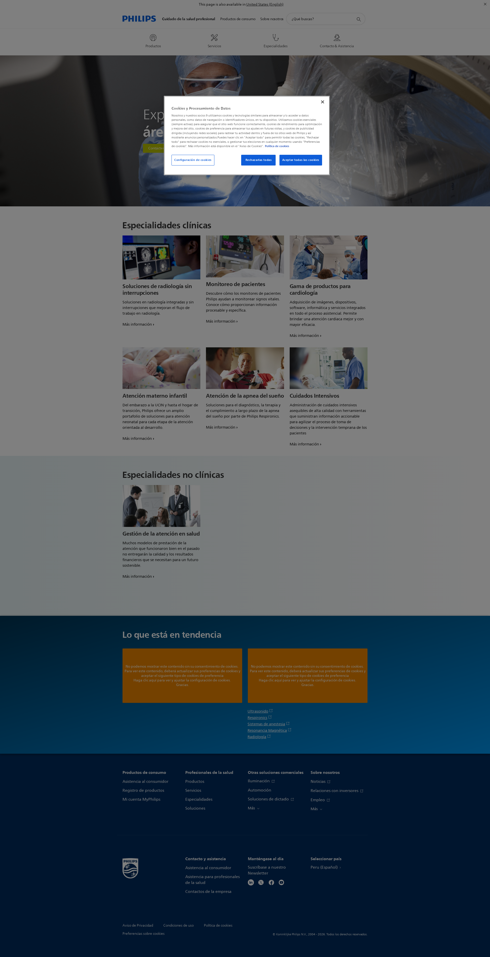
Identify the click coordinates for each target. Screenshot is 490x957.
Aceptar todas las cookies (300, 159)
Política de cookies (277, 146)
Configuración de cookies (193, 159)
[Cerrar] (322, 102)
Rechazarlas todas (259, 159)
